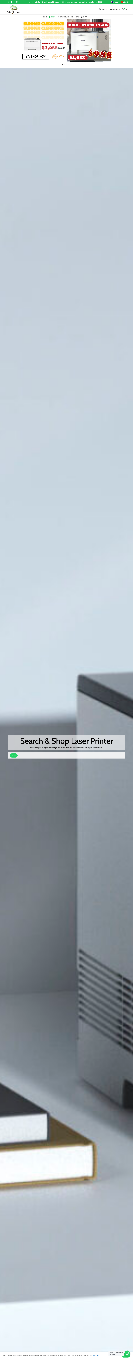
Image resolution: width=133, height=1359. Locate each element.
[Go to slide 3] (66, 64)
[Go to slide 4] (68, 64)
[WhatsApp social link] (17, 2)
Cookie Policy (96, 1355)
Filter (14, 755)
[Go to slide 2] (64, 64)
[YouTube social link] (11, 2)
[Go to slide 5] (70, 64)
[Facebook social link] (6, 2)
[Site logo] (14, 9)
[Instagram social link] (8, 2)
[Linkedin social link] (14, 2)
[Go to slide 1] (62, 64)
